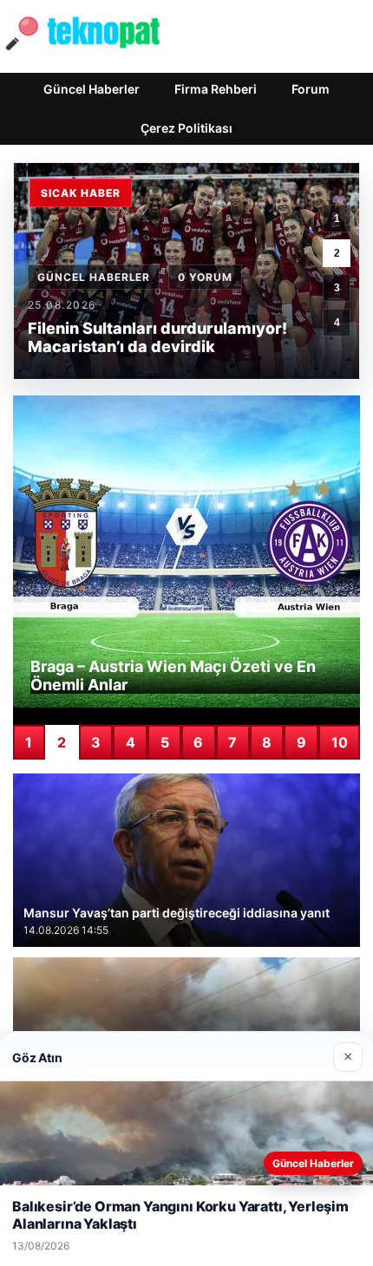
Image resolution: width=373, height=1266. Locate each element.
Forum (310, 89)
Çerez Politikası (186, 128)
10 (339, 742)
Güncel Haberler (91, 89)
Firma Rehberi (215, 89)
